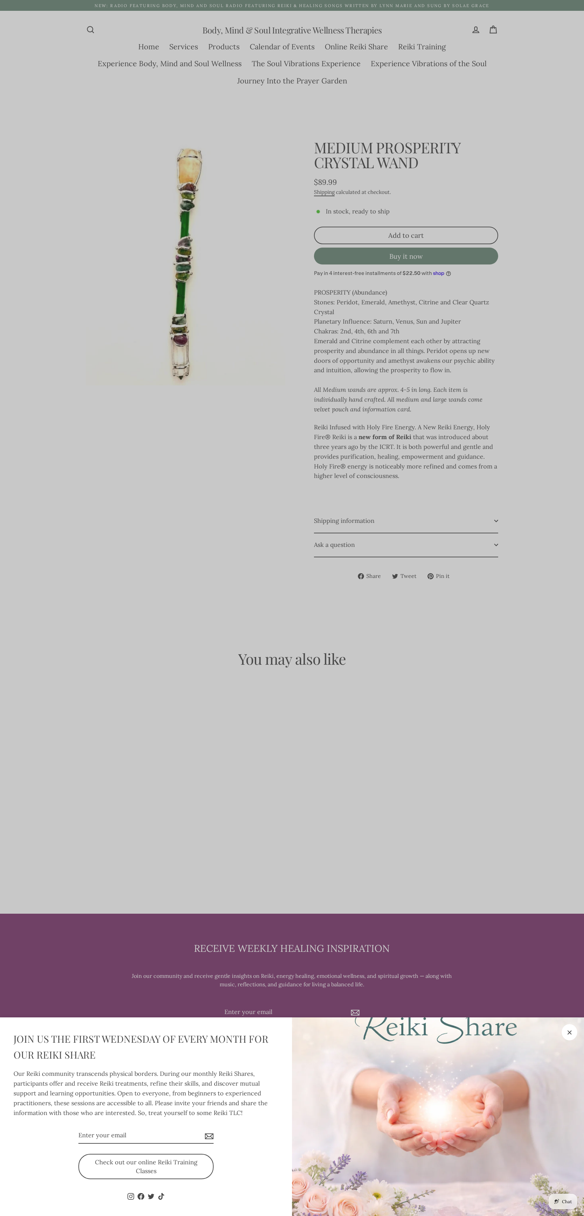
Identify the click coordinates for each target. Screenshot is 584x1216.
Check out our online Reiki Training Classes (146, 1166)
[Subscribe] (208, 1136)
